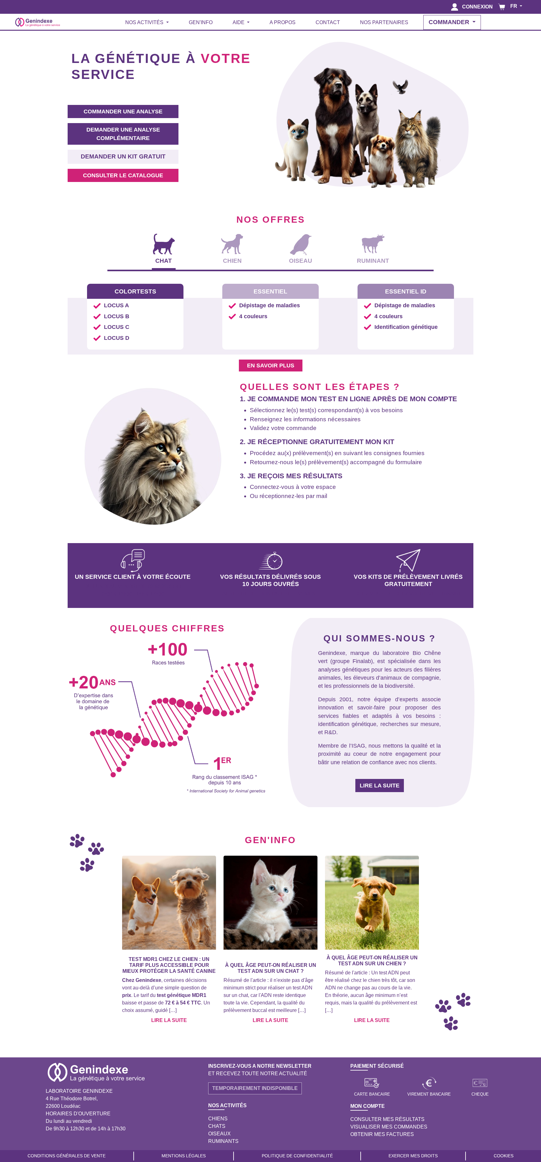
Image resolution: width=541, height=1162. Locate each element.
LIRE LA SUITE (379, 785)
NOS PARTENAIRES (384, 22)
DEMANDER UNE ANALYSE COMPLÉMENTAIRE (123, 134)
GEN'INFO (201, 22)
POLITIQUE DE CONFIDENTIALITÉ (297, 1155)
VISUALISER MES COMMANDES (388, 1126)
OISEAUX (219, 1133)
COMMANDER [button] (450, 22)
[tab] (164, 250)
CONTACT (328, 22)
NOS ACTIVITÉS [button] (145, 22)
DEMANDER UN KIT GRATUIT (123, 156)
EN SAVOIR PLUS (270, 365)
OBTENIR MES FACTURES (382, 1134)
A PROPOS (283, 22)
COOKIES (503, 1155)
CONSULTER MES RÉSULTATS (387, 1119)
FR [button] (514, 6)
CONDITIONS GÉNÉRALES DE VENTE (67, 1155)
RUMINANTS (223, 1141)
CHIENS (218, 1118)
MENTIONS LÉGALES (184, 1155)
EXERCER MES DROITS (413, 1155)
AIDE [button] (239, 22)
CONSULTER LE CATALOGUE (123, 175)
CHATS (216, 1126)
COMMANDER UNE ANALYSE (123, 111)
